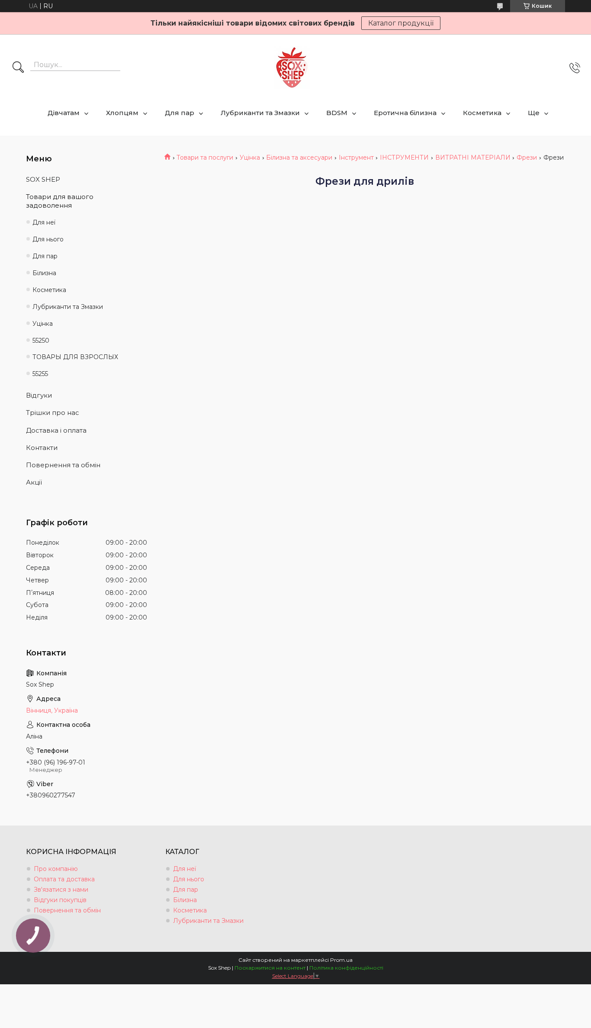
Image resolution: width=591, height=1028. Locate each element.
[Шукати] (18, 68)
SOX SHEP (43, 179)
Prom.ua (341, 960)
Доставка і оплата (56, 430)
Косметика (482, 113)
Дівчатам (64, 113)
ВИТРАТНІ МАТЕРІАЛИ (473, 157)
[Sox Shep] (292, 67)
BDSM (336, 113)
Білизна (44, 273)
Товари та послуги (205, 157)
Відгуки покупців (60, 900)
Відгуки (39, 395)
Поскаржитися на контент (269, 967)
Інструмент (356, 157)
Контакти (42, 447)
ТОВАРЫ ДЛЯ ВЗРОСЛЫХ (75, 357)
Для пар (179, 113)
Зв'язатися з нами (61, 889)
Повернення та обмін (63, 465)
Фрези (527, 157)
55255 (40, 374)
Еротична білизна (405, 113)
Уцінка (250, 157)
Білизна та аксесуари (299, 157)
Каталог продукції (401, 23)
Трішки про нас (52, 412)
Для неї (43, 222)
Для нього (48, 239)
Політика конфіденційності (346, 967)
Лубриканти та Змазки (260, 113)
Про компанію (56, 869)
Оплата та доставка (64, 879)
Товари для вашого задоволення (59, 201)
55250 (40, 340)
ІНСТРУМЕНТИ (404, 157)
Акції (34, 482)
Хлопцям (122, 113)
